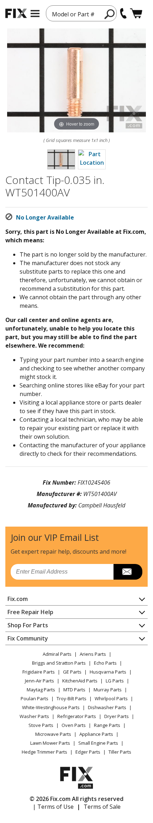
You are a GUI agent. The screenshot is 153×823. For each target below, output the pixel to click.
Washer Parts (34, 716)
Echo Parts (105, 663)
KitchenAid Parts (79, 680)
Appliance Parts (96, 734)
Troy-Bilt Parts (71, 698)
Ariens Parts (93, 654)
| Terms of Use (53, 807)
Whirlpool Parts (111, 698)
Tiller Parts (120, 752)
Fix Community (27, 638)
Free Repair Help (30, 612)
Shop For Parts (27, 625)
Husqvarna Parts (108, 672)
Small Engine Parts (98, 743)
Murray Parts (108, 689)
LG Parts (115, 680)
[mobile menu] (35, 14)
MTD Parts (74, 689)
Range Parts (107, 725)
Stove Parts (40, 725)
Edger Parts (87, 752)
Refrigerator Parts (76, 716)
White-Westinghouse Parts (51, 707)
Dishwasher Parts (107, 707)
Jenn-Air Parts (39, 680)
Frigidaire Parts (38, 672)
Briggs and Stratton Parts (59, 663)
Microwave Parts (53, 734)
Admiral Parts (57, 654)
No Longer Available (45, 217)
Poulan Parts (34, 698)
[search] (110, 14)
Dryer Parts (116, 716)
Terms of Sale (102, 807)
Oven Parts (74, 725)
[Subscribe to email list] (128, 572)
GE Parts (72, 672)
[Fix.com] (16, 13)
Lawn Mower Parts (50, 743)
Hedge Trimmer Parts (44, 752)
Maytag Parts (41, 689)
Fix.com (17, 599)
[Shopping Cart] (136, 13)
